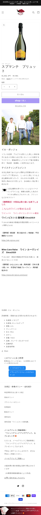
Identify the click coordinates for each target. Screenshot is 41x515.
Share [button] (6, 351)
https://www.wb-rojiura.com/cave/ (14, 275)
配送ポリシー (9, 412)
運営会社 (7, 417)
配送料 (8, 79)
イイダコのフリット (17, 368)
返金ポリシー (9, 397)
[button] (2, 12)
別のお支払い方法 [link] (20, 106)
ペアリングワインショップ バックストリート (17, 503)
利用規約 (7, 407)
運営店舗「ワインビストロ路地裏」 (17, 422)
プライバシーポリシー (12, 402)
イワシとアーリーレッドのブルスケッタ (22, 373)
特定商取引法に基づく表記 (14, 392)
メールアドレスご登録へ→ (14, 458)
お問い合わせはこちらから (14, 478)
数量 (3, 82)
